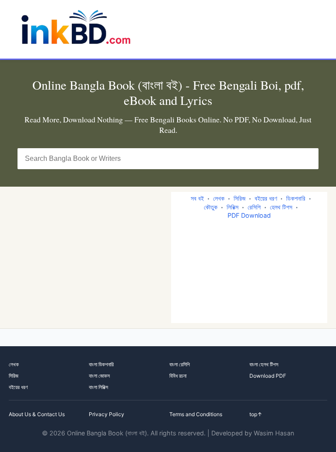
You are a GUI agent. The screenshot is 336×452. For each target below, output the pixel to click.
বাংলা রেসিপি (179, 364)
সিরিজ (239, 198)
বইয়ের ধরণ (266, 198)
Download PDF (267, 375)
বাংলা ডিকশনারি (101, 364)
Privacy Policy (106, 414)
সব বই (197, 198)
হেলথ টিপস (281, 207)
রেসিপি (254, 207)
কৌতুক (210, 207)
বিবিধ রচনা (177, 375)
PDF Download (249, 215)
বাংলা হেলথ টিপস (263, 364)
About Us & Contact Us (37, 414)
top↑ (255, 414)
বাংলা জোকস (99, 375)
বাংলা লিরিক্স (98, 387)
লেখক (218, 198)
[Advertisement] (90, 257)
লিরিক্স (232, 207)
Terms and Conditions (195, 414)
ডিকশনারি (295, 198)
